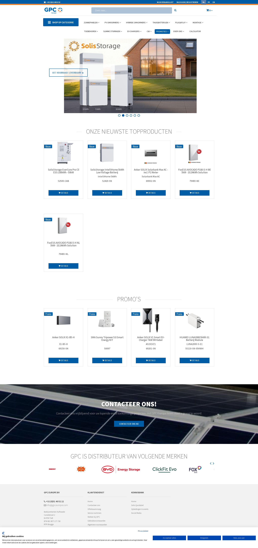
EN (214, 2)
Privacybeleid (143, 531)
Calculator (195, 31)
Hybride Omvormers (136, 22)
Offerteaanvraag (94, 509)
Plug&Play (180, 22)
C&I (148, 31)
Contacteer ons (94, 505)
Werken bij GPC (94, 517)
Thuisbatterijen (161, 22)
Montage (197, 22)
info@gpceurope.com (57, 505)
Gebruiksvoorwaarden (96, 521)
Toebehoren (90, 31)
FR (209, 2)
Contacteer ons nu (129, 423)
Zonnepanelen (91, 22)
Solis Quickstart (137, 505)
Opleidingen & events (139, 509)
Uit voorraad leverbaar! (68, 72)
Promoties (161, 31)
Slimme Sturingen (112, 31)
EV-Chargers (133, 31)
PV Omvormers (112, 22)
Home (90, 501)
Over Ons (178, 31)
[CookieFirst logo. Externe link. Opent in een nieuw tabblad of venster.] (3, 533)
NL (204, 2)
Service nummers (94, 513)
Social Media (136, 513)
